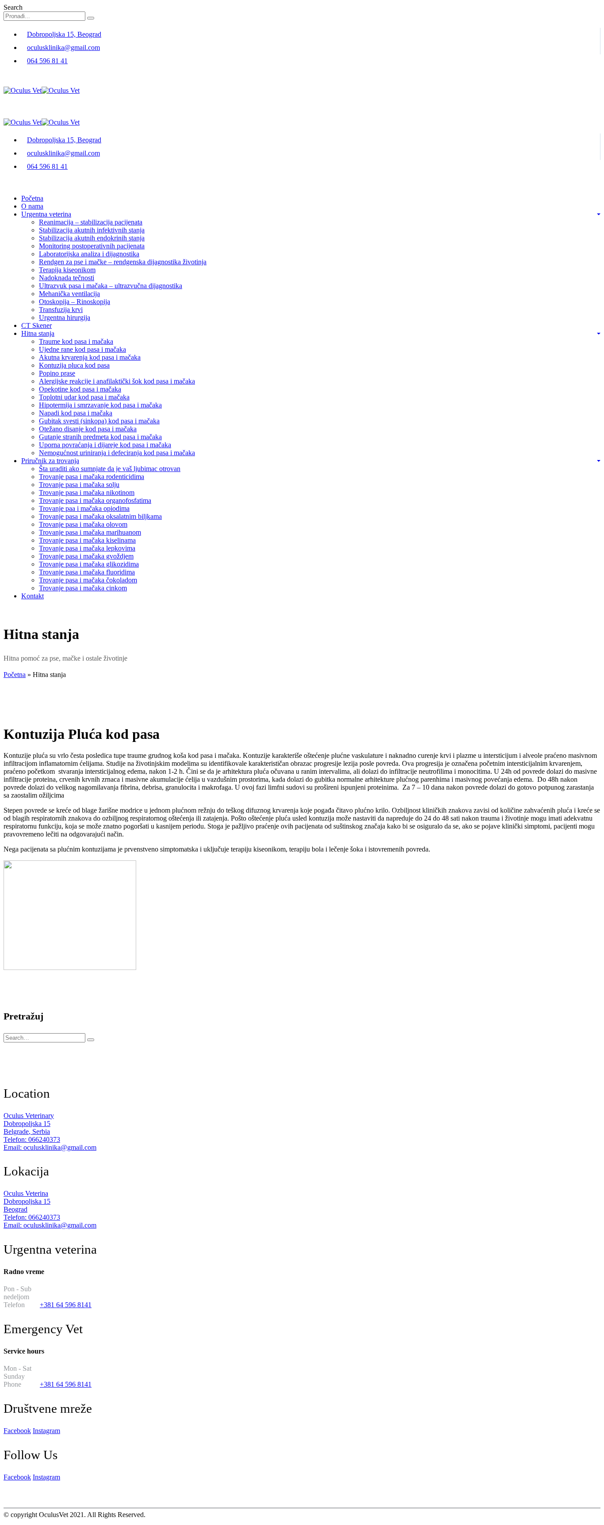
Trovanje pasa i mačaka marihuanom (90, 532)
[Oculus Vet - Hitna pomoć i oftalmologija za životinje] (42, 90)
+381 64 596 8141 (66, 1304)
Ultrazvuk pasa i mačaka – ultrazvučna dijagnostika (110, 285)
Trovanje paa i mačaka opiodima (84, 508)
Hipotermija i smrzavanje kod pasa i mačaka (100, 405)
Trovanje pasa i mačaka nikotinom (86, 492)
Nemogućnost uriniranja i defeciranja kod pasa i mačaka (117, 452)
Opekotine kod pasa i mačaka (80, 389)
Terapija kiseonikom (67, 270)
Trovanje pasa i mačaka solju (79, 484)
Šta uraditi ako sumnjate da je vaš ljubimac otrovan (109, 468)
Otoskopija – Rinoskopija (74, 301)
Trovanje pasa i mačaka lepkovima (87, 548)
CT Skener (36, 325)
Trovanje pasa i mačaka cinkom (83, 588)
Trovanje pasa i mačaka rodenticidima (91, 476)
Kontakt (32, 596)
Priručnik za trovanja (50, 460)
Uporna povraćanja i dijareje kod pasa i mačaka (105, 445)
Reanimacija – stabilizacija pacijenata (90, 222)
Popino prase (57, 373)
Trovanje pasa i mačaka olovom (83, 524)
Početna (32, 198)
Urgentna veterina (46, 214)
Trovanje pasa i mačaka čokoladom (88, 580)
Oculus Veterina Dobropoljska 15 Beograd (27, 1201)
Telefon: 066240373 (32, 1139)
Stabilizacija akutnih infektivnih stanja (92, 230)
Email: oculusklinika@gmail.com (50, 1147)
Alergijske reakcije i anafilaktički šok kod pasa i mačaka (117, 381)
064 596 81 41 (47, 61)
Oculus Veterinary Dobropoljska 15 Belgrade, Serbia (29, 1123)
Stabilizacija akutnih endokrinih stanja (92, 238)
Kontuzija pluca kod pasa (74, 365)
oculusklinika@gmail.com (63, 47)
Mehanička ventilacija (69, 293)
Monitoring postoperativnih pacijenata (92, 246)
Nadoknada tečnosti (66, 277)
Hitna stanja (37, 333)
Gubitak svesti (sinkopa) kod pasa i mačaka (99, 421)
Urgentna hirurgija (64, 317)
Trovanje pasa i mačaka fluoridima (87, 572)
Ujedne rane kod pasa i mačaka (82, 349)
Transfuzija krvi (61, 309)
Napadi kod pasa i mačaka (75, 413)
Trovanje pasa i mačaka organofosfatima (95, 500)
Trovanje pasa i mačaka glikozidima (89, 564)
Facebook (17, 1430)
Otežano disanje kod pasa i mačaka (88, 429)
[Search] (90, 18)
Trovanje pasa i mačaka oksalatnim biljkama (100, 516)
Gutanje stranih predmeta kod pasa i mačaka (100, 437)
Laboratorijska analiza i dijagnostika (89, 254)
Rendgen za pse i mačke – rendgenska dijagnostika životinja (122, 262)
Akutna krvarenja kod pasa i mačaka (90, 357)
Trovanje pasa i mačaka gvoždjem (86, 556)
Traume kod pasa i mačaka (76, 341)
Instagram (46, 1430)
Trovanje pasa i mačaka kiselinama (87, 540)
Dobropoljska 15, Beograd (64, 34)
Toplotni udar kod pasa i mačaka (84, 397)
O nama (32, 206)
